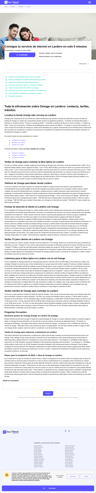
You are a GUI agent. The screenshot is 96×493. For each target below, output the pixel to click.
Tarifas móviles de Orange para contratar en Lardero (25, 93)
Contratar (23, 55)
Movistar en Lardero (18, 142)
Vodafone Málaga (38, 462)
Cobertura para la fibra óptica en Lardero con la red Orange (27, 90)
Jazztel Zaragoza (69, 466)
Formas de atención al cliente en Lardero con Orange (26, 85)
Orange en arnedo (18, 157)
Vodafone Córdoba (39, 460)
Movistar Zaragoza (69, 454)
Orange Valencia (38, 454)
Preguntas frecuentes (15, 96)
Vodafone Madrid (38, 463)
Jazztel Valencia (69, 465)
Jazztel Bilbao (68, 459)
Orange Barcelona (38, 447)
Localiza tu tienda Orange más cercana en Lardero (25, 77)
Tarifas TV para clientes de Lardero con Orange (24, 88)
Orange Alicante (38, 445)
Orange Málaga (38, 450)
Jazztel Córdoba (69, 460)
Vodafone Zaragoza (70, 445)
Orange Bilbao (37, 448)
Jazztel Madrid (68, 462)
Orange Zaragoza (38, 456)
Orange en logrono (18, 153)
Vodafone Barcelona (39, 459)
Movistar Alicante (69, 447)
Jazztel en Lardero (18, 145)
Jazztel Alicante (69, 456)
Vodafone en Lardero (19, 140)
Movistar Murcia (69, 451)
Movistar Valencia (69, 453)
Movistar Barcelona (70, 448)
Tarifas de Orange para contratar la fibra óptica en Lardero (27, 79)
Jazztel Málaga (69, 463)
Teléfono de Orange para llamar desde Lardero (23, 82)
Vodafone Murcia (38, 465)
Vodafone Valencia (38, 466)
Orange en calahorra (19, 155)
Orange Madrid (38, 451)
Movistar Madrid (69, 450)
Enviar (48, 393)
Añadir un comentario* (11, 380)
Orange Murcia (37, 453)
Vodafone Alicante (38, 457)
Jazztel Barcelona (69, 457)
